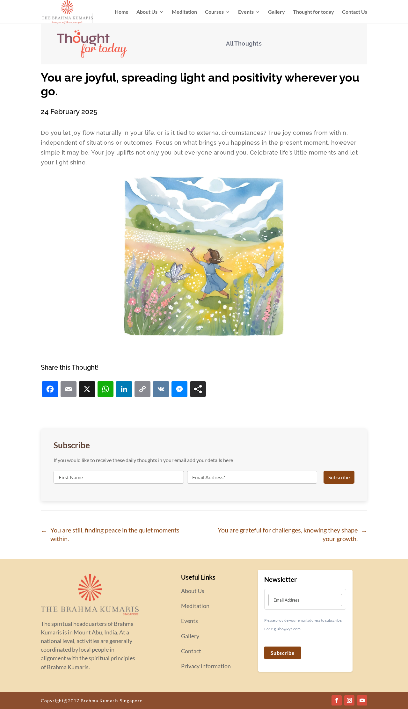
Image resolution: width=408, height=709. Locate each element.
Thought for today (313, 12)
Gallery (276, 12)
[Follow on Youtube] (362, 700)
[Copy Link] (142, 389)
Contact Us (354, 12)
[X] (87, 389)
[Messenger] (179, 389)
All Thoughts (244, 43)
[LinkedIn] (124, 389)
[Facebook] (50, 389)
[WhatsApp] (105, 389)
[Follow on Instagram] (349, 700)
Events (246, 12)
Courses (214, 12)
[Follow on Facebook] (337, 700)
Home (121, 12)
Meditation (184, 12)
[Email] (68, 389)
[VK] (161, 389)
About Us (146, 12)
